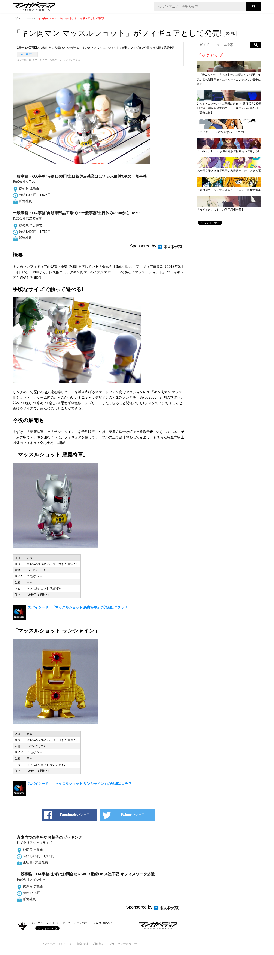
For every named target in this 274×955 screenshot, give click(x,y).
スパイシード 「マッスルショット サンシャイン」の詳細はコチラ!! (81, 783)
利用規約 (98, 943)
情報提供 (82, 943)
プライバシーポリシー (123, 943)
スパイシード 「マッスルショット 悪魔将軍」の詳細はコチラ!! (77, 607)
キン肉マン (27, 54)
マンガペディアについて (57, 943)
